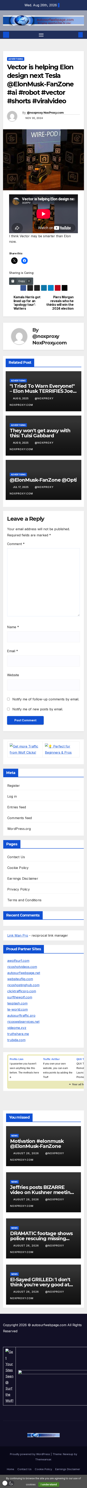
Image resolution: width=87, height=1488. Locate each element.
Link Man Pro (17, 935)
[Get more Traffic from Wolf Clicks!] (25, 749)
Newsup (68, 1454)
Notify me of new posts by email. (37, 709)
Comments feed (19, 818)
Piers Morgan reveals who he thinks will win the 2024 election (59, 302)
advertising (15, 59)
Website (13, 675)
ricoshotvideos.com (22, 967)
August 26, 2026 (26, 1153)
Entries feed (16, 807)
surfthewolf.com (19, 997)
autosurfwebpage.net (23, 973)
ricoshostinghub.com (23, 985)
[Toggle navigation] (41, 35)
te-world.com (17, 1009)
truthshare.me (18, 1034)
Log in (12, 796)
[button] (74, 35)
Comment (16, 544)
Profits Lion (16, 1059)
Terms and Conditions (24, 900)
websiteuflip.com (20, 979)
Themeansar (43, 1459)
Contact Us (16, 857)
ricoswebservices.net (23, 1022)
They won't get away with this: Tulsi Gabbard (40, 433)
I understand (49, 1484)
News (14, 1135)
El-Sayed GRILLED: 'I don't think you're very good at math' (40, 1285)
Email (12, 651)
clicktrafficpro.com (21, 991)
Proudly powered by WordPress (30, 1454)
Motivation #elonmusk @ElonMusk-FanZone (37, 1143)
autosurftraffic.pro (21, 1015)
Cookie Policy (18, 868)
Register (13, 786)
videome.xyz (16, 1028)
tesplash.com (17, 1003)
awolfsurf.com (18, 961)
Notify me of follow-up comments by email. (45, 699)
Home (10, 1469)
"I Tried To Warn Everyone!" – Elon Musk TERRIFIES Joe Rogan (42, 391)
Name (13, 627)
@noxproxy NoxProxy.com (45, 112)
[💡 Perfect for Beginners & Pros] (61, 749)
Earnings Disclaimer (22, 878)
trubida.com (16, 1040)
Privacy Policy (18, 889)
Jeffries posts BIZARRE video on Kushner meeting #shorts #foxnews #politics (42, 1192)
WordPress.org (19, 829)
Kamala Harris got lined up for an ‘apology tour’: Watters (27, 302)
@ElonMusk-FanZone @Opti (43, 480)
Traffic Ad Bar (51, 1059)
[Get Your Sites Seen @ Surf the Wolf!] (9, 1376)
